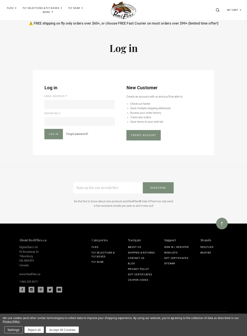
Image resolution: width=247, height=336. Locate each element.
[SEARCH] (218, 10)
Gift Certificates (140, 274)
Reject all (34, 330)
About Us (134, 247)
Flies (95, 247)
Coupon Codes (138, 280)
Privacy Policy (138, 269)
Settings (13, 330)
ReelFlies (207, 247)
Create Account (143, 135)
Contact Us (136, 258)
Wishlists (171, 252)
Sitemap (169, 263)
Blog (131, 263)
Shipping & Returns (141, 252)
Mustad (205, 252)
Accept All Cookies (62, 330)
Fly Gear (98, 262)
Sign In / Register (176, 247)
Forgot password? (77, 133)
